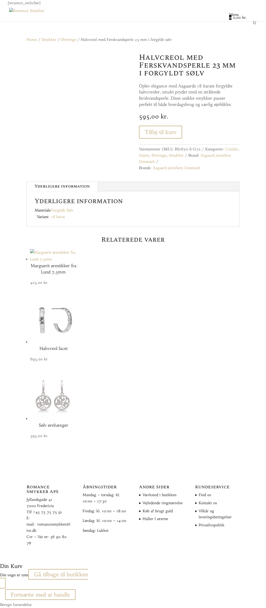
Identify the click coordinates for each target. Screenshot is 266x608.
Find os (205, 494)
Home (31, 39)
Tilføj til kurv (160, 132)
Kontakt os (208, 503)
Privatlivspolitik (211, 525)
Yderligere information (62, 186)
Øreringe (68, 39)
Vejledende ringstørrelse (163, 503)
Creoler (231, 149)
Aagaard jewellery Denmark (176, 167)
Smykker (49, 39)
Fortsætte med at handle (40, 594)
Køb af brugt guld (158, 511)
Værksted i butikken (159, 494)
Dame (144, 155)
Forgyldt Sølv (62, 210)
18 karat (58, 216)
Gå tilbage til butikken (61, 574)
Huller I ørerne (155, 518)
